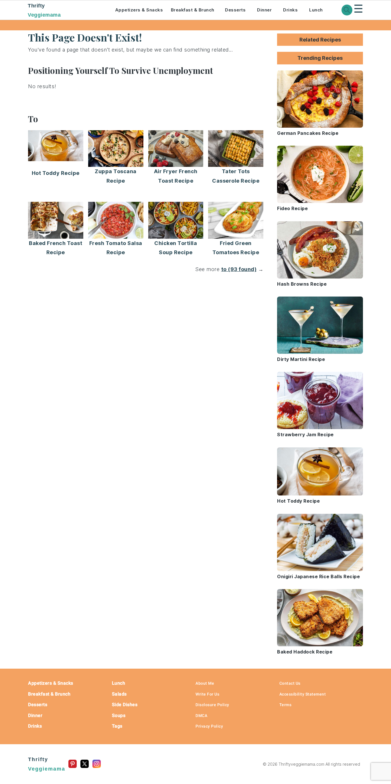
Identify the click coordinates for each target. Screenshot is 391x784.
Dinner (264, 10)
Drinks (290, 10)
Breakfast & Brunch (192, 10)
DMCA (201, 715)
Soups (119, 715)
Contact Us (290, 683)
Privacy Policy (209, 726)
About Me (205, 683)
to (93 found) (239, 269)
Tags (117, 726)
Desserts (235, 10)
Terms (285, 704)
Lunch (316, 10)
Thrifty (44, 10)
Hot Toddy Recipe (56, 173)
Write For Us (207, 694)
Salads (119, 694)
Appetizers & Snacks (139, 10)
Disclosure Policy (212, 704)
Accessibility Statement (302, 694)
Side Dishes (125, 704)
